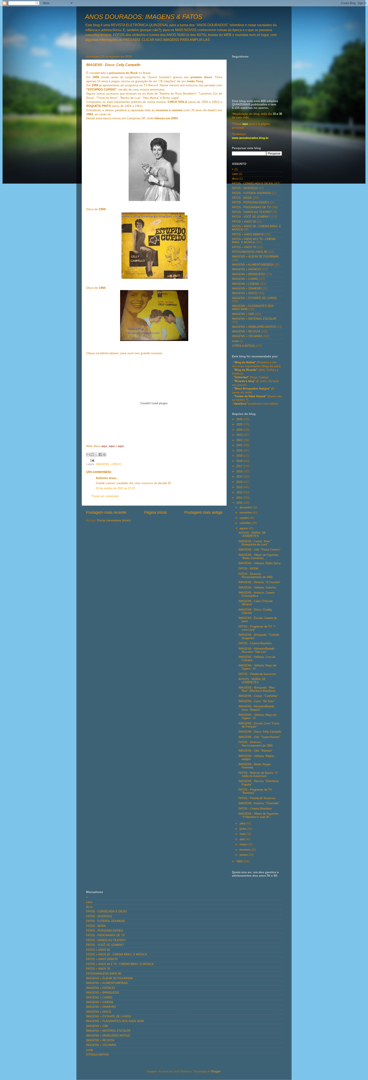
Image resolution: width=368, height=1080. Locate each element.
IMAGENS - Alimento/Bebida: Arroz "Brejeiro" (257, 708)
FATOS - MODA (242, 197)
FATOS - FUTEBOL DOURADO (251, 193)
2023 (239, 434)
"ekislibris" (240, 403)
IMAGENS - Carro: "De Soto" (257, 701)
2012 (239, 492)
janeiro (244, 854)
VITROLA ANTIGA (243, 345)
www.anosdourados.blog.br (250, 138)
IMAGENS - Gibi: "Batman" (255, 750)
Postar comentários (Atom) (113, 520)
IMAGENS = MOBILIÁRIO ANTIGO (254, 326)
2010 (239, 502)
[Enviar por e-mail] (88, 454)
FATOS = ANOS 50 (244, 221)
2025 (239, 424)
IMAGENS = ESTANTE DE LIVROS (254, 298)
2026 (239, 419)
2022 (239, 440)
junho (243, 828)
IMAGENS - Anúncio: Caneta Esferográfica (256, 594)
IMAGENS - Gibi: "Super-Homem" (259, 737)
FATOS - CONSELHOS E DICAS (252, 183)
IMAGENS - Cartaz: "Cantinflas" (258, 696)
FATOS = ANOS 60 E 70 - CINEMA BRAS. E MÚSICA (254, 241)
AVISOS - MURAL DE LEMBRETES (252, 534)
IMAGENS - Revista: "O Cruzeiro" (259, 582)
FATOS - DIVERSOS (245, 188)
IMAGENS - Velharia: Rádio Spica (259, 563)
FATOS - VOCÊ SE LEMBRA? (251, 216)
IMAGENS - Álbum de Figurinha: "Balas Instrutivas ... (259, 557)
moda (235, 341)
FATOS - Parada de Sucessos (257, 674)
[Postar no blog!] (92, 454)
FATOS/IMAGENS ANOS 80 (249, 251)
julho (243, 823)
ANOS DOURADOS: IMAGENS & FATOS (143, 16)
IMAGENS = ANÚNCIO (246, 269)
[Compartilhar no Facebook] (100, 454)
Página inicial (155, 512)
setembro (246, 523)
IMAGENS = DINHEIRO (247, 288)
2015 (239, 476)
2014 (239, 481)
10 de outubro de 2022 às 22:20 (115, 488)
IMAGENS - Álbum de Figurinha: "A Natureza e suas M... (259, 815)
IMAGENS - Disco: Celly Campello (260, 731)
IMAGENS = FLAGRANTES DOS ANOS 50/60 (115, 1021)
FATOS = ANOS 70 (244, 247)
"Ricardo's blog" (245, 381)
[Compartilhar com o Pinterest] (104, 454)
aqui (245, 123)
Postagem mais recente (106, 512)
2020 (239, 450)
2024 (239, 429)
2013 (239, 487)
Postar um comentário (105, 496)
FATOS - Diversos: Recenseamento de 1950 (255, 744)
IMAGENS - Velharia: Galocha (257, 587)
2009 (239, 861)
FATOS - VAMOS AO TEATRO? (252, 212)
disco (235, 178)
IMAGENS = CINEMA (245, 283)
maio (243, 834)
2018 (239, 461)
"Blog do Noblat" (245, 362)
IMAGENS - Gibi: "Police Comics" (260, 549)
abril (243, 839)
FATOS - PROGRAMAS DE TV (251, 207)
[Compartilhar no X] (96, 454)
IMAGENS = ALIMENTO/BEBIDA (253, 264)
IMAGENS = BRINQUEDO (248, 274)
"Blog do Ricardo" (246, 369)
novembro (246, 512)
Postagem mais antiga (203, 512)
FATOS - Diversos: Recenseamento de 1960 (255, 575)
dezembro (246, 507)
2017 (239, 466)
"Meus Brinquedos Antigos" (252, 388)
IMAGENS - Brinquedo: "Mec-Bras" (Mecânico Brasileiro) (257, 689)
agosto (244, 528)
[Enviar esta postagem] (91, 460)
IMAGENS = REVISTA (246, 331)
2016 (239, 471)
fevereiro (245, 849)
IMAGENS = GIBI (243, 314)
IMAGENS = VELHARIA (247, 336)
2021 (239, 445)
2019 (239, 455)
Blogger (215, 1071)
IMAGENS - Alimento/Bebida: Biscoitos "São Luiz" (257, 650)
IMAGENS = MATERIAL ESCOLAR (254, 318)
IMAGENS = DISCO (108, 464)
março (244, 844)
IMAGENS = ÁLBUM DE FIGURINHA (255, 256)
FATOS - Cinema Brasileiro (255, 643)
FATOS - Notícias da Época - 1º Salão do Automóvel (258, 774)
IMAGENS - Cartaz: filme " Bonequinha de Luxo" (255, 543)
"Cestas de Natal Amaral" (250, 396)
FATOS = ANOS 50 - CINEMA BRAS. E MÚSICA (116, 954)
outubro (245, 517)
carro (235, 174)
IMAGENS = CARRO (245, 279)
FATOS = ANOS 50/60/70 (247, 234)
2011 (239, 497)
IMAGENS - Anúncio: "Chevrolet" (259, 803)
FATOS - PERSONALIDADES (250, 202)
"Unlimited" (241, 377)
